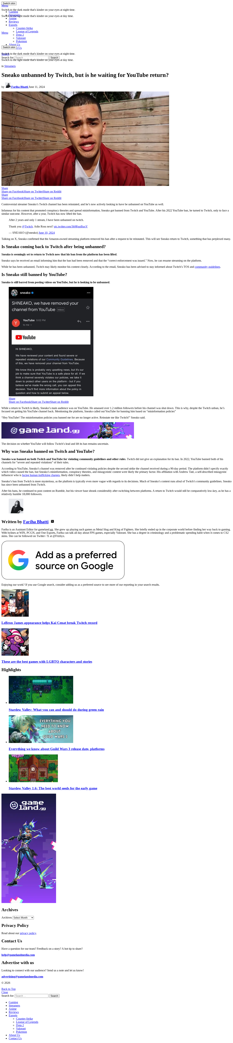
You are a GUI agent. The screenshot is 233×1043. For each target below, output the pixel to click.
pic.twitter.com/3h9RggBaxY (71, 226)
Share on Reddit (52, 191)
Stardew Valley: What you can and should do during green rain (56, 710)
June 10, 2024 (47, 232)
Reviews (14, 21)
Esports (13, 24)
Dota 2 (20, 34)
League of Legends (27, 31)
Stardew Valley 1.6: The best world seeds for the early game (53, 788)
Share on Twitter (33, 191)
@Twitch (27, 226)
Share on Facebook (12, 191)
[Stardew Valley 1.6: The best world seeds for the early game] (120, 768)
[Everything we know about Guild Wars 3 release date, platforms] (120, 729)
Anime (13, 18)
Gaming (13, 11)
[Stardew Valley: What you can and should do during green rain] (120, 690)
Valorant (21, 1028)
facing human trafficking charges (41, 475)
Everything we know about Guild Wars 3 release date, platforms (56, 749)
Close (4, 992)
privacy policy (28, 933)
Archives (6, 917)
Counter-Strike (24, 28)
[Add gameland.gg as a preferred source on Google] (63, 578)
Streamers (14, 15)
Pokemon (21, 1031)
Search (54, 57)
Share (4, 188)
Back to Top (8, 989)
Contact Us (15, 1038)
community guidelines (207, 266)
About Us (14, 44)
